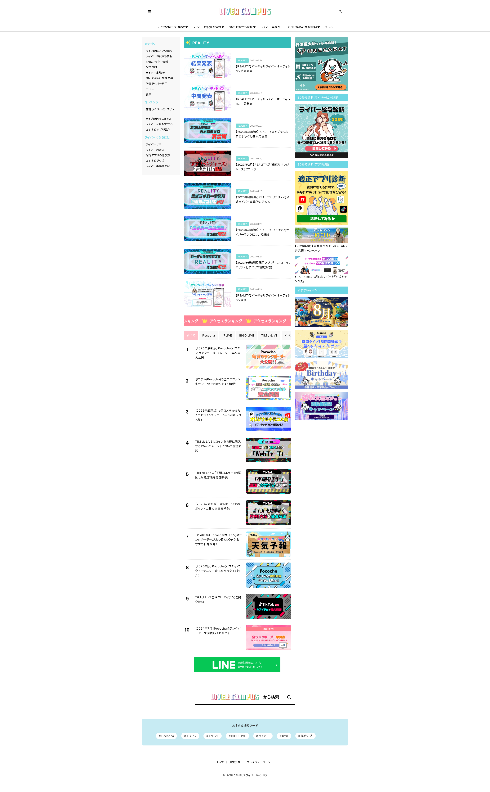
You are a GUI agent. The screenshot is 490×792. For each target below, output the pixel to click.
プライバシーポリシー (260, 762)
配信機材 (151, 67)
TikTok (191, 736)
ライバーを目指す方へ (159, 124)
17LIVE (214, 736)
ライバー (264, 736)
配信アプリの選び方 (158, 155)
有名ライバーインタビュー (160, 111)
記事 (149, 94)
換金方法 (307, 736)
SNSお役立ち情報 (241, 27)
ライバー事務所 (271, 27)
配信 (285, 736)
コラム (329, 27)
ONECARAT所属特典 (302, 27)
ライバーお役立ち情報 (207, 27)
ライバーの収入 (155, 150)
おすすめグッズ (155, 160)
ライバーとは (154, 144)
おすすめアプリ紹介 (158, 129)
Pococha (167, 736)
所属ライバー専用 (156, 83)
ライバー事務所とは (158, 166)
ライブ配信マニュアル (159, 118)
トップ (220, 762)
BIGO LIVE (238, 736)
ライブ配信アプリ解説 (171, 27)
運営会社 (235, 762)
